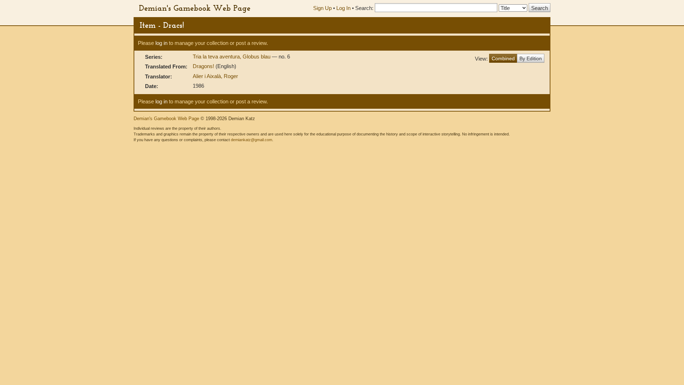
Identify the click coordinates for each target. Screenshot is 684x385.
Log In (343, 8)
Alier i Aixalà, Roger (215, 76)
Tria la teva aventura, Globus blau (232, 56)
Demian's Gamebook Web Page (194, 8)
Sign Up (322, 8)
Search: (364, 8)
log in (161, 43)
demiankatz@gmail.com (251, 140)
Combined (503, 58)
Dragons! (204, 66)
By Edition (530, 58)
